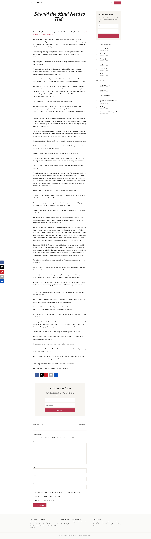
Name (35, 467)
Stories (81, 3)
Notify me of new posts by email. (44, 500)
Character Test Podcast (48, 524)
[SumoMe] (56, 375)
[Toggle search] (111, 3)
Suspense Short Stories (66, 522)
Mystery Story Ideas (106, 522)
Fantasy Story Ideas (110, 524)
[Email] (51, 375)
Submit (117, 3)
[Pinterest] (46, 375)
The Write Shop (43, 522)
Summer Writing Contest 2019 (55, 24)
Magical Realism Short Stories (80, 522)
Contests (96, 3)
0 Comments (61, 26)
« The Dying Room (38, 425)
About (88, 3)
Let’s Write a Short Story (36, 524)
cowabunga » (83, 425)
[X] (42, 375)
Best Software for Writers (42, 525)
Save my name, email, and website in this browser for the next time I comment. (57, 492)
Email (35, 476)
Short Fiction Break (37, 2)
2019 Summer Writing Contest (77, 24)
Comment (36, 442)
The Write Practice (34, 522)
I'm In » (59, 410)
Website (35, 484)
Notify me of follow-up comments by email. (47, 496)
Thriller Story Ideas (100, 524)
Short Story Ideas (97, 522)
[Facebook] (37, 375)
